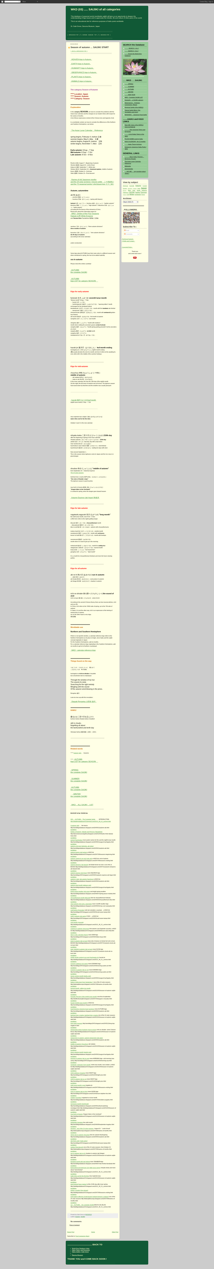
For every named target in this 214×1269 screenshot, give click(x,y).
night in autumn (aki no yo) (79, 1079)
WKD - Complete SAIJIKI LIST (134, 97)
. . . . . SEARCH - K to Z (131, 51)
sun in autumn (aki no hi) (78, 1153)
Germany (130, 188)
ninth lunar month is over (78, 1085)
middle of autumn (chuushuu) (79, 1044)
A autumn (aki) (75, 825)
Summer (143, 192)
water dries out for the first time (80, 1176)
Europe (125, 188)
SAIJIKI (83, 1216)
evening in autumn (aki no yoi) (80, 970)
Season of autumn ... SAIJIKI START (90, 47)
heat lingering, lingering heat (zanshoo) (82, 1009)
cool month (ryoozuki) (77, 922)
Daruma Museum (77, 1255)
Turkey (124, 194)
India (138, 188)
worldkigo (73, 829)
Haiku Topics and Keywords (81, 1250)
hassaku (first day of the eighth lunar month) (84, 996)
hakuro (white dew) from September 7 (82, 982)
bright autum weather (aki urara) (80, 891)
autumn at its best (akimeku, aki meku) (82, 846)
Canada (145, 185)
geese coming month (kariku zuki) (81, 976)
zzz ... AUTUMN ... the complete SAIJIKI (82, 1205)
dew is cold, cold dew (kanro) (79, 935)
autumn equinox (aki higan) (79, 873)
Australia (131, 185)
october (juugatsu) (76, 1097)
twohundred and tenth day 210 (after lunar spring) (86, 1168)
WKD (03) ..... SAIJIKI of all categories (95, 9)
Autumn (77, 1216)
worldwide (138, 194)
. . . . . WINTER (129, 92)
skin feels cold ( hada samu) (79, 1141)
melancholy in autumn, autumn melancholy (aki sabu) (87, 1038)
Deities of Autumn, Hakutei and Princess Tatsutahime (86, 832)
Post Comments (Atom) (82, 1236)
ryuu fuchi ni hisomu (77, 1114)
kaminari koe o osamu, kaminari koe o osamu (84, 1015)
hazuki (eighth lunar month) (79, 1003)
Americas (125, 185)
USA (128, 194)
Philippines (126, 192)
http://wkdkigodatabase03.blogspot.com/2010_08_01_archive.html (91, 821)
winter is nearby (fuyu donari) (79, 1190)
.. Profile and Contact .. (128, 241)
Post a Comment (75, 1225)
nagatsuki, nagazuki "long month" (81, 1065)
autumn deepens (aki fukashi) (79, 865)
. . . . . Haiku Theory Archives (133, 144)
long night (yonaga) (76, 1023)
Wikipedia (128, 166)
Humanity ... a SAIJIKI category (134, 100)
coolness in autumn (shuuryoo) (80, 928)
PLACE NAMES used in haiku (134, 139)
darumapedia (129, 169)
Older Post (115, 1232)
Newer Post (70, 1232)
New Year (131, 190)
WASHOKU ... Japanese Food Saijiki (136, 115)
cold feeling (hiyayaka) (77, 910)
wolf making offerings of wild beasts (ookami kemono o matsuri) (90, 1196)
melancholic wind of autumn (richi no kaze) (83, 1029)
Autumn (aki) (78, 753)
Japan (144, 188)
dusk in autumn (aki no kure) (79, 941)
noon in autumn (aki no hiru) (79, 1091)
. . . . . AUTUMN (129, 89)
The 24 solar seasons (77, 473)
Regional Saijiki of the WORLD (134, 107)
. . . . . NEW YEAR (130, 95)
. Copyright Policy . (127, 247)
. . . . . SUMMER (129, 86)
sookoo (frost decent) (77, 1147)
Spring (137, 192)
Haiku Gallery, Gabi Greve (80, 1252)
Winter (132, 194)
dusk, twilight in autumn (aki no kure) (82, 949)
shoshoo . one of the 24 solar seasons (82, 1128)
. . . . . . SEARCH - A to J (132, 48)
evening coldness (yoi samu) (79, 964)
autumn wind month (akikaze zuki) (81, 885)
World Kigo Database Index (81, 1248)
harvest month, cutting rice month (81, 988)
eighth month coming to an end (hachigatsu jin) (85, 957)
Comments (129, 234)
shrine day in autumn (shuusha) (80, 1135)
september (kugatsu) (77, 1122)
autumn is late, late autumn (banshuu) (82, 879)
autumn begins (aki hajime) (79, 852)
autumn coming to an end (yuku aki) (81, 858)
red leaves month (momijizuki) (80, 1104)
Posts (127, 230)
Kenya (124, 190)
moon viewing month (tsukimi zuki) (81, 1052)
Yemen (143, 194)
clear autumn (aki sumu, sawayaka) (81, 904)
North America (142, 190)
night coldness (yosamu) (78, 1073)
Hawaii (135, 188)
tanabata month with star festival (80, 1161)
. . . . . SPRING (129, 84)
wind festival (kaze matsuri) (79, 1184)
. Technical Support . (127, 239)
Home (93, 1232)
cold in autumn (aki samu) (78, 916)
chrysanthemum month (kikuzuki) (81, 898)
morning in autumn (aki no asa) (80, 1058)
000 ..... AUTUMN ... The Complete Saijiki (83, 819)
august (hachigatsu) (77, 840)
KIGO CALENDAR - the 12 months (135, 141)
